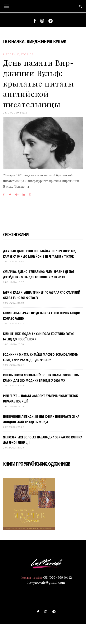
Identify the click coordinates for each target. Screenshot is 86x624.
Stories (27, 54)
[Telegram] (50, 21)
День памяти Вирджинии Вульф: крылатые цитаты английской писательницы (38, 83)
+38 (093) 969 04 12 (57, 577)
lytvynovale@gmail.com (46, 583)
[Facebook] (34, 21)
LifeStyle (11, 54)
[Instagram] (42, 21)
